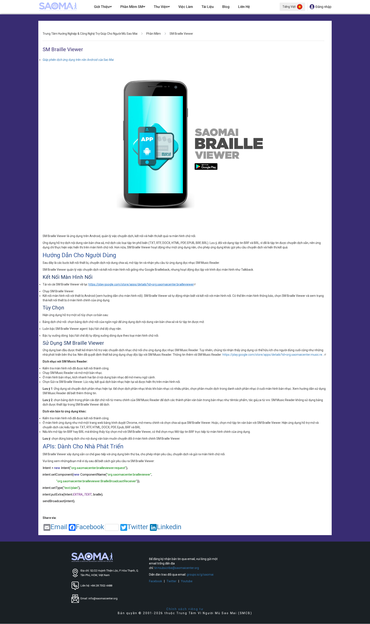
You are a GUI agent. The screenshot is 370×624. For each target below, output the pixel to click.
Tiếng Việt (289, 6)
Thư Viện (161, 7)
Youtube (186, 581)
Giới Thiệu (102, 7)
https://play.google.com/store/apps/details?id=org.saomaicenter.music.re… (273, 354)
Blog (226, 7)
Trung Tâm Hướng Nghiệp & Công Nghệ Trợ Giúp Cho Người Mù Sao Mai (90, 33)
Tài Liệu (207, 7)
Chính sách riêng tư (185, 609)
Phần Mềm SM (131, 7)
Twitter (137, 527)
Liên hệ (244, 7)
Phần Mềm (153, 33)
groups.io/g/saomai (200, 574)
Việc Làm (185, 7)
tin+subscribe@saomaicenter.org (176, 568)
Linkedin (169, 527)
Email (58, 527)
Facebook (90, 527)
